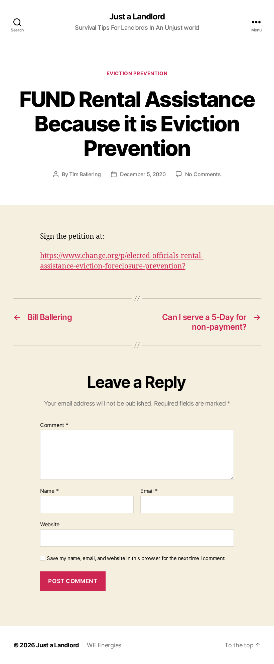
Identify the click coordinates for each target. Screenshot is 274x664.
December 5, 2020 (143, 174)
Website (49, 524)
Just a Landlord (137, 17)
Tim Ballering (85, 174)
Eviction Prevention (137, 74)
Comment (54, 425)
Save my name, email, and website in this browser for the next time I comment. (136, 558)
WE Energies (104, 645)
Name (49, 491)
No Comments (203, 174)
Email (149, 491)
